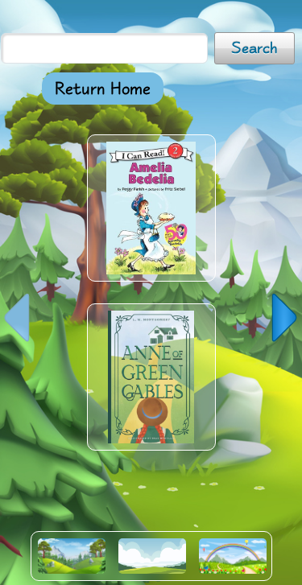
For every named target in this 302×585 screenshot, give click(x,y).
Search (254, 48)
